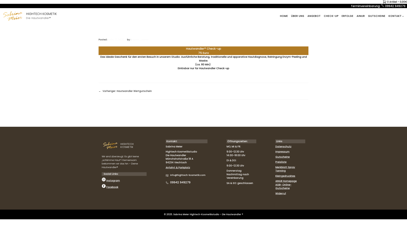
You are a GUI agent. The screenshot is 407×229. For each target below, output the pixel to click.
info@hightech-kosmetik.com (187, 175)
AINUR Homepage (286, 181)
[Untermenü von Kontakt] (403, 16)
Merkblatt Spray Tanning (285, 169)
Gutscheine (282, 157)
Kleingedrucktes (285, 176)
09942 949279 (180, 182)
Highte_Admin (140, 39)
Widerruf (280, 193)
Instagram (113, 180)
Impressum (282, 151)
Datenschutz (283, 146)
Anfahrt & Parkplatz (178, 167)
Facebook (112, 187)
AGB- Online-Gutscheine (283, 186)
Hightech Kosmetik (41, 14)
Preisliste (280, 162)
